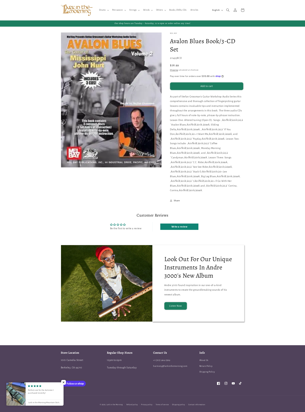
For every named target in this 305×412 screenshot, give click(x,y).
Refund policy (132, 404)
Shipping (174, 70)
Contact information (196, 404)
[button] (103, 10)
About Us (203, 360)
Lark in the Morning (114, 404)
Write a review (179, 226)
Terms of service (162, 404)
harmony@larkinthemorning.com (170, 366)
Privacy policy (146, 404)
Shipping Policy (207, 372)
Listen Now (175, 306)
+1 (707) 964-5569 (161, 360)
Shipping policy (178, 404)
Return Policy (206, 366)
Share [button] (177, 200)
